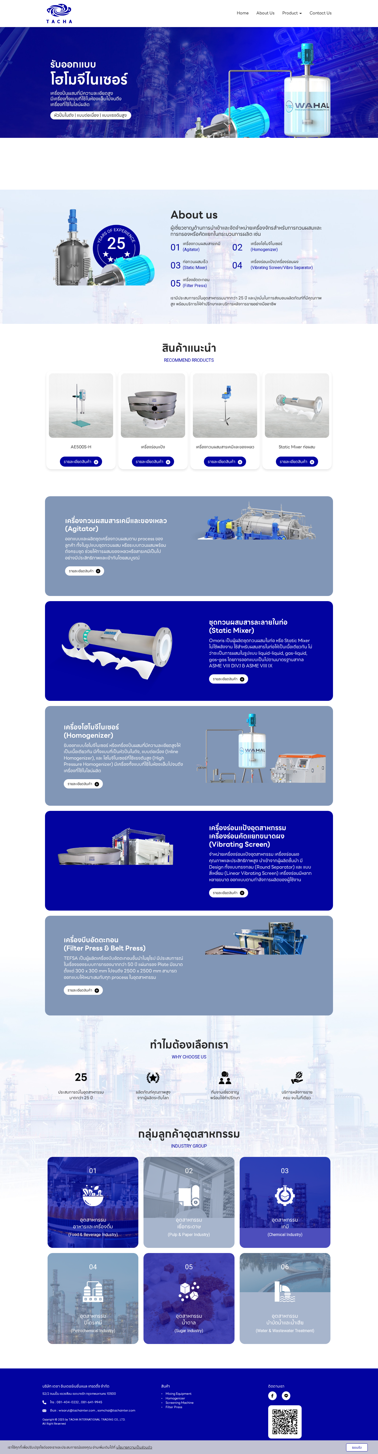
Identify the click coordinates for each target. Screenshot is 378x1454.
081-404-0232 (68, 1402)
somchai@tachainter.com (116, 1410)
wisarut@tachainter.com (77, 1410)
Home (243, 13)
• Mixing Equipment (176, 1393)
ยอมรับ (357, 1447)
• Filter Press (171, 1407)
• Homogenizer (173, 1398)
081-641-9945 (91, 1402)
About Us (265, 13)
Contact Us (321, 13)
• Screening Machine (177, 1402)
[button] (28, 108)
